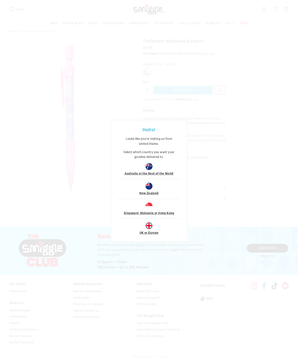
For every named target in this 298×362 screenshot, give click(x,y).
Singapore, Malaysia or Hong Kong (149, 213)
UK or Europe (149, 232)
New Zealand (148, 193)
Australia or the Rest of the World (149, 173)
